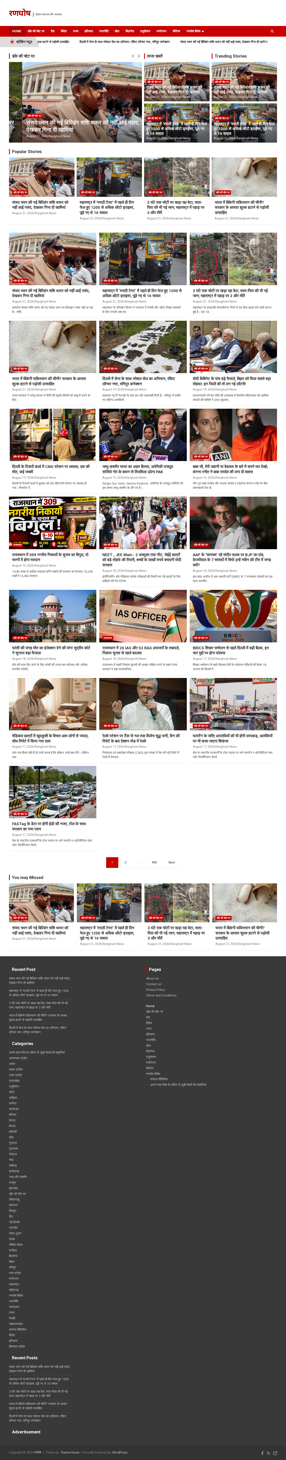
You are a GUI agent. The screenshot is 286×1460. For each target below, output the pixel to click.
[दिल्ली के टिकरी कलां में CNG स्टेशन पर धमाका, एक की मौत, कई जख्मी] (53, 434)
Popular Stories (27, 151)
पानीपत (13, 1250)
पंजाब (12, 1239)
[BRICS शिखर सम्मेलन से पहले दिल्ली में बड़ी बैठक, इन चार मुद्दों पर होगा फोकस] (233, 616)
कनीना (12, 1103)
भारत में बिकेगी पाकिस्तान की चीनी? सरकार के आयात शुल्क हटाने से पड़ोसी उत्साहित (242, 207)
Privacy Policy (155, 990)
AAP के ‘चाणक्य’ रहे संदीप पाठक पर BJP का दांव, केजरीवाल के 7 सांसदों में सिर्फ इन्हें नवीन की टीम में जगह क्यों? (232, 559)
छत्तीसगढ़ (14, 1171)
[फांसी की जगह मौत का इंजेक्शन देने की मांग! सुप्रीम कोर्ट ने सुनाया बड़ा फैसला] (53, 616)
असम (12, 1064)
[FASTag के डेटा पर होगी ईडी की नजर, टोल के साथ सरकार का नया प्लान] (53, 792)
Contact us (153, 984)
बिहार (12, 1262)
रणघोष (20, 14)
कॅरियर (176, 31)
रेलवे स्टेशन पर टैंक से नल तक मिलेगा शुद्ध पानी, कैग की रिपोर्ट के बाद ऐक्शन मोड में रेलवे (141, 738)
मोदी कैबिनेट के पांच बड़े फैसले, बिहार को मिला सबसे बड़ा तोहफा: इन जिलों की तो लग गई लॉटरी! (232, 381)
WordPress (120, 1452)
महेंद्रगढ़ (14, 1290)
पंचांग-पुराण (15, 1233)
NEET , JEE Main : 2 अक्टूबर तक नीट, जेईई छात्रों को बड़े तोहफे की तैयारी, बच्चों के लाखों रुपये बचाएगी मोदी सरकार (141, 559)
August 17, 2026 (203, 658)
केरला (12, 1120)
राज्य (75, 31)
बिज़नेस (130, 31)
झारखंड (13, 1188)
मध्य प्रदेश (15, 1273)
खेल (117, 31)
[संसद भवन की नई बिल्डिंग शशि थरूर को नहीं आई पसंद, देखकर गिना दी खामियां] (53, 258)
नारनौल (13, 1228)
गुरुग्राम (13, 1149)
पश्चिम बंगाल (16, 1245)
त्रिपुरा (12, 1211)
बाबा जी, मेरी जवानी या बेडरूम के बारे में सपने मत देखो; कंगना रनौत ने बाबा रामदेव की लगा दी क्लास (230, 469)
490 (154, 862)
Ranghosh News (46, 136)
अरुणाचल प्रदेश (18, 1058)
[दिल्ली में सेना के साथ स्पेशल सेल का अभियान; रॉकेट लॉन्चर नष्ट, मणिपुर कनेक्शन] (143, 347)
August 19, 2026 (113, 389)
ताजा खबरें (155, 56)
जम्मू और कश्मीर (18, 1177)
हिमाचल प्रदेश (17, 1346)
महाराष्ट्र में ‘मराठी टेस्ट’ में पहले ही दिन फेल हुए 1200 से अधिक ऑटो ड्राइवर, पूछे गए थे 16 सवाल (176, 128)
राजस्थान (17, 544)
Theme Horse (70, 1452)
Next (172, 862)
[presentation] (133, 56)
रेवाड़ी (12, 1318)
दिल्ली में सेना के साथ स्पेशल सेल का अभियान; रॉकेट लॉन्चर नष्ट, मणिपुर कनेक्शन (71, 42)
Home (16, 31)
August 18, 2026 (113, 570)
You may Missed (27, 877)
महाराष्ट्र (14, 1284)
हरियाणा (89, 31)
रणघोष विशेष (193, 31)
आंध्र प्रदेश (16, 1069)
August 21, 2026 (24, 136)
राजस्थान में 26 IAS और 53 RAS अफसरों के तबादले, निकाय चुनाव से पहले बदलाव (141, 651)
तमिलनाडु (14, 1199)
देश (53, 31)
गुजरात (13, 1143)
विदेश (64, 31)
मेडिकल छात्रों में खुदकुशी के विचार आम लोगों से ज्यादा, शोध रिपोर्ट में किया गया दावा (50, 738)
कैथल (12, 1126)
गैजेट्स (13, 1154)
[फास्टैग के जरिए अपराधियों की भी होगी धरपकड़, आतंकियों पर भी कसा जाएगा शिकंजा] (233, 704)
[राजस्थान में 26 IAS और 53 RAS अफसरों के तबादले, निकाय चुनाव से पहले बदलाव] (143, 616)
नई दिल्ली (14, 1222)
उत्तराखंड (14, 1081)
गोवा (11, 1160)
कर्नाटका (14, 1109)
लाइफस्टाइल (16, 1324)
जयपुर (12, 1182)
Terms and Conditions (161, 995)
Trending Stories (231, 56)
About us (152, 978)
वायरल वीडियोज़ (17, 1329)
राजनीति (103, 31)
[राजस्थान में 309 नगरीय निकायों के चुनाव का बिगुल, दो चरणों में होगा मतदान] (53, 522)
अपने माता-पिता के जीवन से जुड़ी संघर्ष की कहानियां (37, 1052)
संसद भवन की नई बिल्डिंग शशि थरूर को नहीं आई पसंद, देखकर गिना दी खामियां (170, 42)
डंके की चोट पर (36, 31)
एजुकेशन (145, 31)
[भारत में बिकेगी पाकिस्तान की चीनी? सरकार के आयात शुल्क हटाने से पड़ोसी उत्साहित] (53, 347)
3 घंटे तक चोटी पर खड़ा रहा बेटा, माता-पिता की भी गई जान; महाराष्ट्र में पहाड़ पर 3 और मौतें (175, 207)
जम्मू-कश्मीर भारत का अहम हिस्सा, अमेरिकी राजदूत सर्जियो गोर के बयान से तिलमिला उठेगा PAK (137, 469)
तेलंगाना (13, 1205)
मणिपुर (12, 1267)
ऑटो (11, 1092)
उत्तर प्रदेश (15, 1075)
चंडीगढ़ (13, 1165)
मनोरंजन (161, 31)
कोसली (13, 1132)
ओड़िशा (13, 1098)
